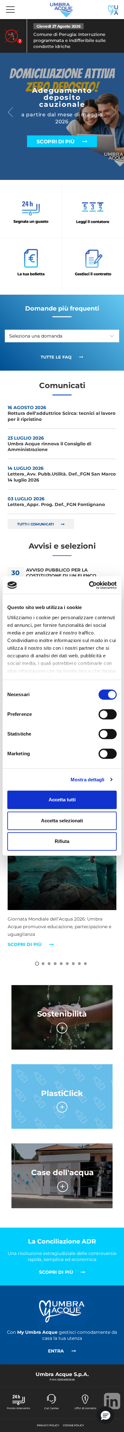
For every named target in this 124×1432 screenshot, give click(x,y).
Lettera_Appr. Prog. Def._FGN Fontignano (56, 501)
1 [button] (37, 964)
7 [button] (73, 964)
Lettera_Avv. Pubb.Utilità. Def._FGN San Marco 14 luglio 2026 (62, 474)
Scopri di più (56, 142)
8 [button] (79, 964)
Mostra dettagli (88, 779)
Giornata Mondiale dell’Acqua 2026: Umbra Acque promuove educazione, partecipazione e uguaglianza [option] (59, 931)
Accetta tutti (62, 799)
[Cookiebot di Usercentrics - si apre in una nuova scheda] (89, 585)
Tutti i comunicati (36, 524)
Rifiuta (62, 841)
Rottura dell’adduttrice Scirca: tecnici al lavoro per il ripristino (61, 413)
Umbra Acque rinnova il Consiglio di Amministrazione (49, 443)
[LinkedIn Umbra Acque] (112, 1403)
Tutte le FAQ (57, 357)
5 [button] (61, 964)
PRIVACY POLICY (48, 1425)
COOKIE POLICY (73, 1425)
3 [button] (49, 964)
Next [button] (114, 112)
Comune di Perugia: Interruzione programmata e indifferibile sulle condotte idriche (69, 40)
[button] (105, 1415)
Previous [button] (11, 112)
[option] (62, 36)
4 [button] (55, 964)
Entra (56, 1351)
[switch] (108, 714)
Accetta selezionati (62, 820)
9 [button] (85, 964)
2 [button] (43, 964)
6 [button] (67, 964)
